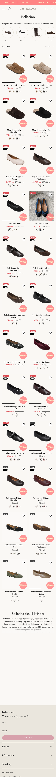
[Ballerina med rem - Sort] (14, 436)
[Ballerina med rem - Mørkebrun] (14, 250)
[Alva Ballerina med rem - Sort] (41, 297)
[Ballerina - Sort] (14, 206)
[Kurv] (52, 9)
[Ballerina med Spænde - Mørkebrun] (41, 527)
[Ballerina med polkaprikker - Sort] (14, 389)
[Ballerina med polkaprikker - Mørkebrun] (14, 297)
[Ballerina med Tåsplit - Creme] (14, 159)
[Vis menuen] (3, 9)
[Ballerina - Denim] (41, 206)
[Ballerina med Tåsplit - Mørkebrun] (14, 480)
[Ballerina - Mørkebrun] (41, 250)
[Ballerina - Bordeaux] (41, 344)
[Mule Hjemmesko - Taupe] (41, 68)
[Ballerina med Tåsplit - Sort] (41, 436)
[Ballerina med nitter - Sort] (14, 344)
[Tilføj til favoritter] (23, 56)
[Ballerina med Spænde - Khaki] (14, 574)
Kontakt (5, 746)
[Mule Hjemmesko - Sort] (41, 112)
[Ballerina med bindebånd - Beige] (41, 574)
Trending (6, 764)
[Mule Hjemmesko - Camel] (14, 68)
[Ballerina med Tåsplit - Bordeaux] (41, 480)
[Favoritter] (46, 9)
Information (8, 755)
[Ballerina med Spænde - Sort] (14, 527)
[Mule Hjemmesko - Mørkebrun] (14, 112)
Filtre (7, 47)
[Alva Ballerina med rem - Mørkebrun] (41, 159)
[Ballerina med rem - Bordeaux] (41, 389)
